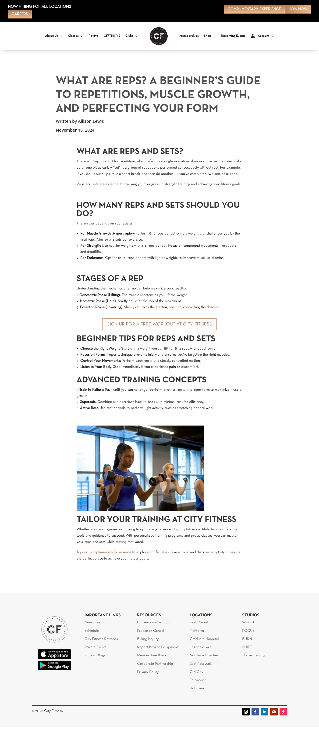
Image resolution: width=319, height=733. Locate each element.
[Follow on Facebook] (255, 711)
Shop (207, 35)
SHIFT (247, 647)
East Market (199, 622)
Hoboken (197, 688)
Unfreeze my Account (153, 622)
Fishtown (197, 630)
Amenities (92, 622)
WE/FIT (248, 622)
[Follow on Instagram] (246, 711)
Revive (94, 35)
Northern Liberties (204, 655)
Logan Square (200, 647)
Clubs (129, 35)
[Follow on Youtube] (274, 711)
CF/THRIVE (112, 35)
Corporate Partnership (155, 663)
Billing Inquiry (148, 639)
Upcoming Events (233, 35)
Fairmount (198, 680)
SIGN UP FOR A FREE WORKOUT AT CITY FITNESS (159, 324)
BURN (247, 639)
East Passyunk (201, 663)
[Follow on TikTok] (283, 711)
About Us (51, 35)
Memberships (189, 35)
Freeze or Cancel (150, 630)
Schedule (92, 630)
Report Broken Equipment (157, 647)
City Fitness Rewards (101, 639)
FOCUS (248, 630)
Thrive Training (253, 655)
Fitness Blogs (95, 655)
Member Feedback (151, 655)
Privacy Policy (148, 672)
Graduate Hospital (204, 639)
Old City (196, 672)
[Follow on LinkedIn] (264, 711)
